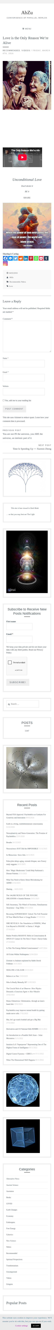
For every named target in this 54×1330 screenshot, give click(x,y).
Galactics (9, 1235)
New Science (11, 1241)
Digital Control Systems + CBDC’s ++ (20, 1054)
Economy (9, 1216)
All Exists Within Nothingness (17, 954)
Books (8, 1197)
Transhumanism (12, 1266)
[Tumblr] (46, 258)
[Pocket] (41, 258)
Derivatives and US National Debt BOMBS (22, 1029)
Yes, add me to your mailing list (17, 400)
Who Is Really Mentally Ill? (16, 982)
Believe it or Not (12, 976)
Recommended (11, 51)
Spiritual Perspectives (14, 1259)
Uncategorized (11, 1272)
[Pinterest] (31, 258)
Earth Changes (11, 1210)
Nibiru (8, 1247)
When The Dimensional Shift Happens (20, 1060)
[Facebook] (5, 258)
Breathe (9, 843)
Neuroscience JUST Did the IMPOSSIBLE (22, 849)
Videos (26, 51)
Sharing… (10, 889)
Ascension (10, 1191)
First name (11, 621)
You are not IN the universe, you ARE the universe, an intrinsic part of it (23, 434)
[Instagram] (5, 263)
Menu (28, 29)
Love (11, 286)
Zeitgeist (9, 1284)
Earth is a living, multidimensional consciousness (24, 824)
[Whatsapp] (36, 258)
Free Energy (10, 1228)
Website (6, 386)
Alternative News (12, 1179)
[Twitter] (15, 258)
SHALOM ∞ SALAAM (15, 970)
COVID (9, 1204)
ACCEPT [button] (36, 1326)
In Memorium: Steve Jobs (15, 855)
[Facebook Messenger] (10, 258)
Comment (7, 319)
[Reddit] (20, 258)
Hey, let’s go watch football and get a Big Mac (23, 1020)
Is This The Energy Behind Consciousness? (22, 948)
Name (6, 358)
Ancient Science (12, 1185)
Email (6, 372)
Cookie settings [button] (21, 1326)
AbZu (27, 12)
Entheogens (10, 1222)
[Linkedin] (25, 258)
